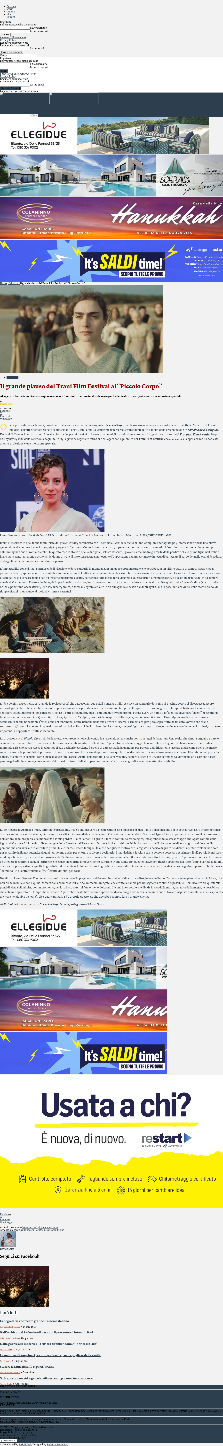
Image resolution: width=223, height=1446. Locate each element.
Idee (9, 14)
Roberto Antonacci (57, 1444)
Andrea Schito (6, 1350)
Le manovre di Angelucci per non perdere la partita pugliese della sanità (50, 1355)
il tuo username (39, 28)
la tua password (39, 31)
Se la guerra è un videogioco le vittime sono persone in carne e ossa (46, 1378)
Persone (11, 6)
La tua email (37, 48)
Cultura (11, 11)
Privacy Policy (8, 40)
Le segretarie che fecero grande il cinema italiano (34, 1321)
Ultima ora (14, 283)
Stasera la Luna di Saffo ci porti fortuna (27, 1366)
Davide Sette (6, 404)
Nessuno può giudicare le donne (40, 1227)
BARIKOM (25, 1444)
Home (3, 283)
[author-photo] (8, 1246)
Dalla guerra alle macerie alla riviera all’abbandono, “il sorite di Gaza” (49, 1344)
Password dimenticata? (13, 37)
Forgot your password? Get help (18, 74)
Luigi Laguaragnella (8, 1338)
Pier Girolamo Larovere (10, 1373)
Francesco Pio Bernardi (10, 1327)
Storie (10, 9)
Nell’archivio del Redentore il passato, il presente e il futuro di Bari (46, 1332)
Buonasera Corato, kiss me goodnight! (43, 1230)
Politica (11, 17)
